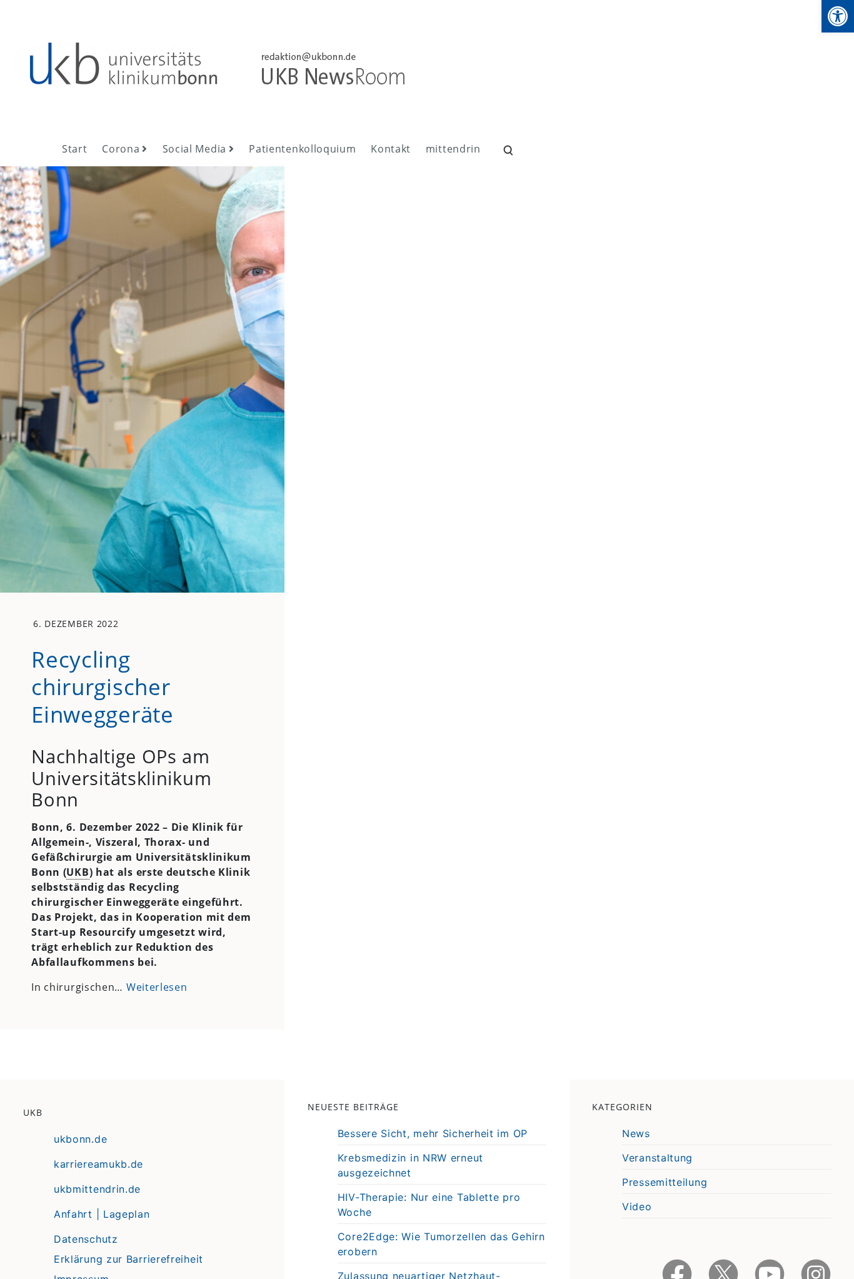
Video (637, 1206)
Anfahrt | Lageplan (102, 1214)
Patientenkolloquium (302, 149)
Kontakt (391, 149)
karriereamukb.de (98, 1164)
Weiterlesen (157, 987)
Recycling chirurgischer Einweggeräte (102, 686)
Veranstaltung (657, 1157)
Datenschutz (86, 1239)
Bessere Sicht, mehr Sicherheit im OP (433, 1133)
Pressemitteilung (664, 1182)
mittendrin (453, 149)
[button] (837, 16)
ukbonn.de (80, 1139)
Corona (120, 149)
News (636, 1133)
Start (75, 149)
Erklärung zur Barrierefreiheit (128, 1259)
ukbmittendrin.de (97, 1189)
